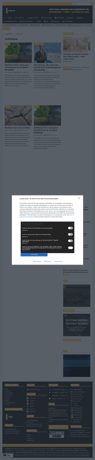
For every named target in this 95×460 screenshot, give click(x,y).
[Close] (79, 199)
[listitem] (47, 224)
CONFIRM (34, 254)
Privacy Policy (58, 261)
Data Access (47, 261)
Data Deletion (37, 261)
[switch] (70, 228)
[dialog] (47, 230)
